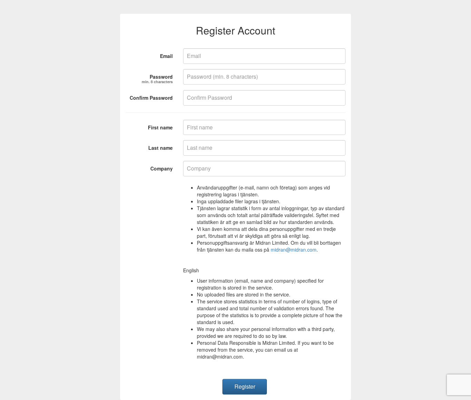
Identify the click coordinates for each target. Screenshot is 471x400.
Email (166, 55)
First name (160, 127)
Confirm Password (151, 97)
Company (161, 168)
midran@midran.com (294, 249)
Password (157, 77)
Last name (160, 147)
